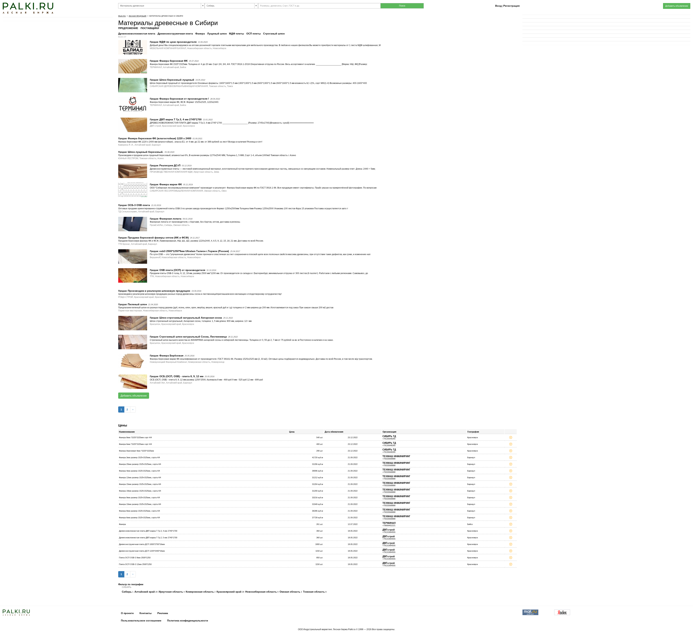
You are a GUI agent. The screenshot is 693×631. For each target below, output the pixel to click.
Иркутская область (171, 591)
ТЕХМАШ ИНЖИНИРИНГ (396, 456)
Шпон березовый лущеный (176, 79)
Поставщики (150, 28)
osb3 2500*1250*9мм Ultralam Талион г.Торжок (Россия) (194, 251)
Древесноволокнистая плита (137, 33)
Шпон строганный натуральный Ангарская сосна (190, 317)
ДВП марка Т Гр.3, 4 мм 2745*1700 (180, 119)
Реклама (162, 613)
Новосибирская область (261, 591)
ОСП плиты (253, 33)
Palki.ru (122, 16)
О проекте (127, 613)
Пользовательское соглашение (141, 620)
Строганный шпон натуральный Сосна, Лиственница (193, 336)
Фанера (200, 33)
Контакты (146, 613)
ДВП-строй (388, 529)
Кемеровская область (200, 591)
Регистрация (511, 5)
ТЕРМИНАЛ (389, 523)
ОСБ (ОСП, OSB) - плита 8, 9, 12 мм (181, 376)
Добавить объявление (134, 395)
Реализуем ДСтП (169, 165)
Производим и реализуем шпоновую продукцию (159, 290)
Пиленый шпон (137, 304)
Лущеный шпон (217, 33)
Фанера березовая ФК (173, 60)
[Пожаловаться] (510, 438)
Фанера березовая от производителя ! (184, 98)
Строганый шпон (274, 33)
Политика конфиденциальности (187, 620)
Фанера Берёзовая (171, 355)
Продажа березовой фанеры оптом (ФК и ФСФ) (158, 237)
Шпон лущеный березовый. (145, 151)
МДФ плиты (237, 33)
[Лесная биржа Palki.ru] (28, 7)
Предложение (128, 28)
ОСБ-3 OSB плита (139, 205)
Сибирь (127, 591)
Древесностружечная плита (176, 33)
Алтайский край (144, 591)
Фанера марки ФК (170, 184)
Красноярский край (229, 591)
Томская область (314, 591)
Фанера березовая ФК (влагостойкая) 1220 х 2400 (159, 138)
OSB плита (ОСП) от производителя (182, 270)
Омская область (290, 591)
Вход (498, 5)
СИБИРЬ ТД (389, 436)
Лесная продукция (137, 16)
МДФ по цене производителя (178, 41)
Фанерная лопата (170, 218)
